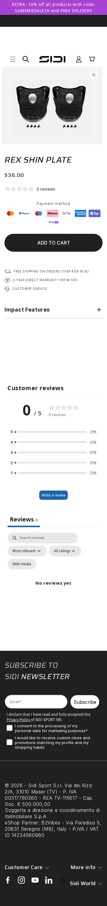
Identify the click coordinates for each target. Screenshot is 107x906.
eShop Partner (21, 823)
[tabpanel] (53, 590)
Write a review (53, 495)
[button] (12, 59)
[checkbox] (22, 564)
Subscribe (84, 702)
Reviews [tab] (24, 519)
